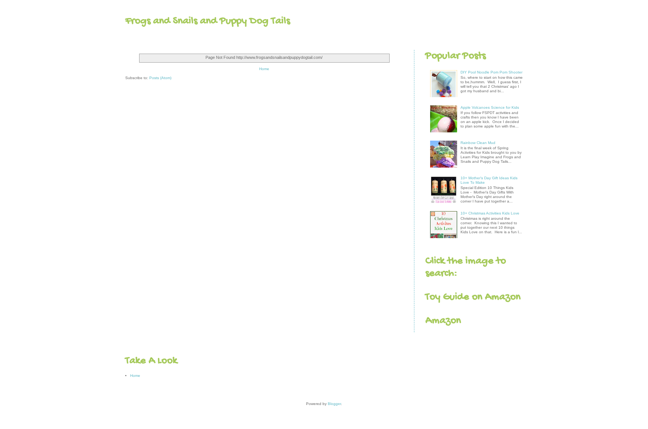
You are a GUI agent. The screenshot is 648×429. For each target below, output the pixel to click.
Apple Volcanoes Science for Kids (489, 107)
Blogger (334, 404)
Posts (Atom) (160, 78)
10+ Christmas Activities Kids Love (489, 213)
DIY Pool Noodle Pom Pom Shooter (491, 72)
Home (264, 69)
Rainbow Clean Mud (477, 143)
